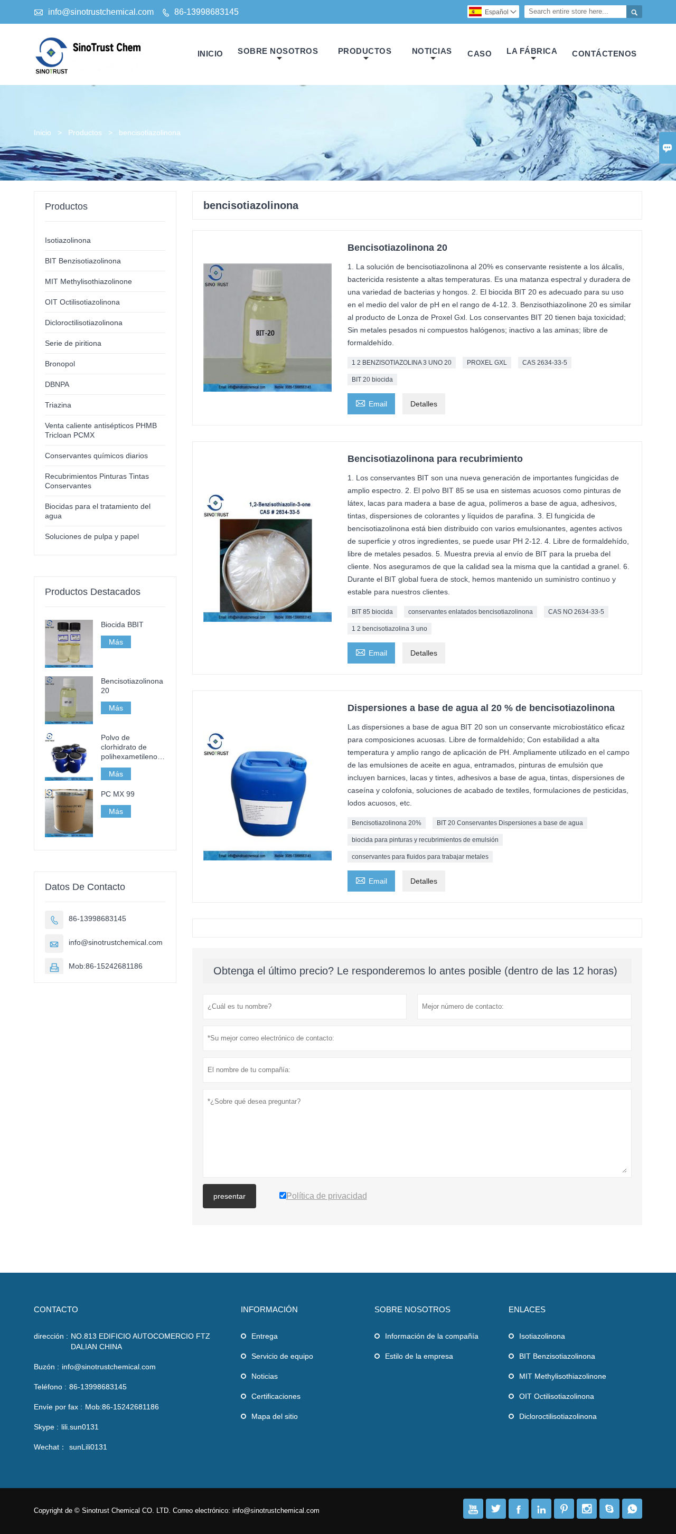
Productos (365, 50)
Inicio (210, 53)
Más (116, 642)
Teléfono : (50, 1387)
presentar (229, 1196)
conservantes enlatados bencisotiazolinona (470, 612)
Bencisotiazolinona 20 (132, 686)
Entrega (264, 1336)
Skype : (46, 1427)
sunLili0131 (88, 1447)
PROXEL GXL (487, 362)
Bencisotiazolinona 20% (386, 823)
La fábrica (531, 50)
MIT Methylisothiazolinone (88, 281)
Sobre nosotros (278, 50)
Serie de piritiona (73, 343)
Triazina (58, 405)
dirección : (51, 1336)
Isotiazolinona (68, 240)
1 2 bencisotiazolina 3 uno (389, 628)
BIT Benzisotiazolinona (83, 261)
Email (371, 402)
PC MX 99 (118, 794)
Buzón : (46, 1366)
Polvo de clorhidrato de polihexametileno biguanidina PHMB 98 (132, 747)
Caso (479, 53)
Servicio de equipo (282, 1356)
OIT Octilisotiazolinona (82, 302)
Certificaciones (276, 1396)
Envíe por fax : (58, 1407)
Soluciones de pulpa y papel (92, 536)
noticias (432, 50)
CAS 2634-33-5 (544, 362)
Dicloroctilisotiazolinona (84, 322)
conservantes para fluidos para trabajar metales (420, 856)
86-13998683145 (206, 11)
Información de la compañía (431, 1336)
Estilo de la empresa (419, 1356)
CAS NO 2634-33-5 (576, 612)
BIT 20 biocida (372, 379)
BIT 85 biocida (372, 612)
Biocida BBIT (122, 624)
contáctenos (604, 53)
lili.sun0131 (80, 1427)
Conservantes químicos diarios (96, 455)
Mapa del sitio (274, 1416)
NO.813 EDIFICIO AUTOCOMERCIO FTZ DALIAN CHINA (140, 1341)
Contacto (56, 1309)
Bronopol (60, 363)
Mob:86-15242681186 (106, 966)
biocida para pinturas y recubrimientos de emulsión (425, 840)
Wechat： (50, 1447)
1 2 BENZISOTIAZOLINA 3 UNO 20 (402, 362)
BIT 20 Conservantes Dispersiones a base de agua (510, 823)
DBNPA (57, 384)
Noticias (264, 1376)
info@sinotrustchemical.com (101, 11)
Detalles (423, 404)
